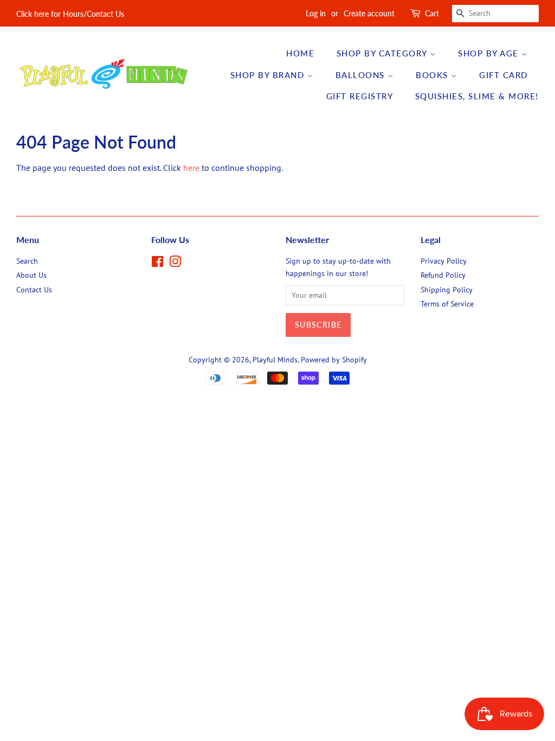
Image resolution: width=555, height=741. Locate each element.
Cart (432, 13)
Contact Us (34, 290)
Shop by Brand (268, 75)
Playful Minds (275, 360)
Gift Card (503, 75)
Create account (369, 13)
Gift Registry (359, 96)
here (191, 167)
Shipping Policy (447, 290)
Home (300, 53)
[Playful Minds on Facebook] (157, 264)
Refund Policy (443, 275)
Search (27, 261)
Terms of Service (447, 304)
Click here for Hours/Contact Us (70, 13)
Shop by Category (383, 53)
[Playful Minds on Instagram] (175, 264)
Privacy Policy (444, 261)
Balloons (361, 75)
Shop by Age (489, 53)
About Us (31, 275)
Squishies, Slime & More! (477, 96)
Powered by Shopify (334, 360)
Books (433, 75)
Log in (316, 13)
